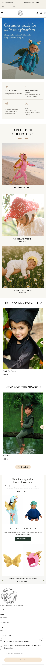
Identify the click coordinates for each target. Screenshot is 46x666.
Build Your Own (4, 622)
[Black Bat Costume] (23, 338)
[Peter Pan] (23, 423)
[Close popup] (41, 640)
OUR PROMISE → (23, 491)
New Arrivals (3, 620)
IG (0, 610)
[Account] (41, 13)
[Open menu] (2, 13)
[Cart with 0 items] (45, 13)
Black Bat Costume (10, 371)
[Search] (37, 13)
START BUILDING (23, 538)
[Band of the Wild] (20, 13)
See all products (23, 467)
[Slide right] (42, 342)
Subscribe (23, 660)
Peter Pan (6, 456)
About (1, 630)
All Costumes (3, 617)
